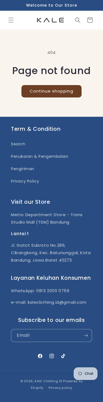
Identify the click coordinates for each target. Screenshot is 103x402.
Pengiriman (22, 169)
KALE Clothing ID (48, 381)
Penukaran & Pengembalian (39, 156)
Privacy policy (60, 387)
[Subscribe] (86, 335)
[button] (11, 20)
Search (18, 144)
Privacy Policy (25, 181)
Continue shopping (51, 91)
